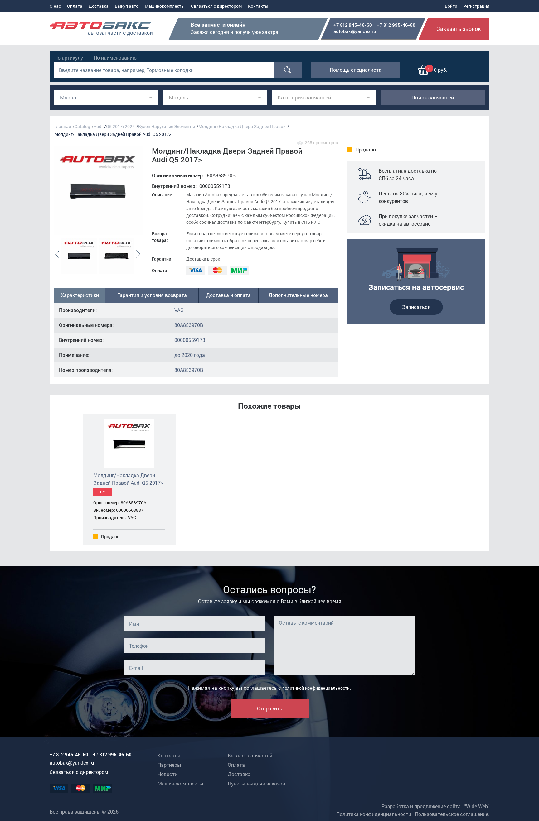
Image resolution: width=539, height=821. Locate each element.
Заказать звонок (458, 28)
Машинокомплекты (165, 6)
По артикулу (68, 57)
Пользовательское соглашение (451, 814)
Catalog (82, 126)
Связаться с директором (216, 6)
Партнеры (169, 764)
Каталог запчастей (250, 755)
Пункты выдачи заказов (256, 783)
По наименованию (115, 57)
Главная (62, 126)
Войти (451, 6)
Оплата (74, 6)
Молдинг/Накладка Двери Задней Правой (242, 126)
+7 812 (352, 25)
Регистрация (476, 6)
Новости (167, 774)
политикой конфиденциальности (316, 688)
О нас (55, 6)
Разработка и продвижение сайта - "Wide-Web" (435, 806)
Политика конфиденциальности (373, 814)
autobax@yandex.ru (354, 31)
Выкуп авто (126, 6)
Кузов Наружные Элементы (166, 126)
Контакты (258, 6)
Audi (98, 126)
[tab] (79, 295)
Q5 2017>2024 (120, 126)
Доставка (99, 6)
